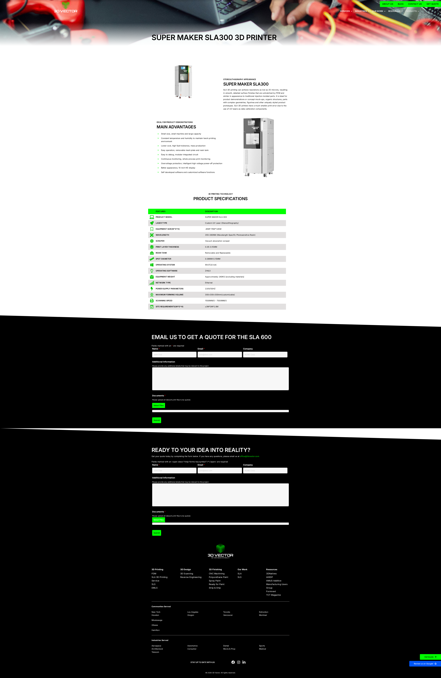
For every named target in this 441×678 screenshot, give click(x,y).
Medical (262, 649)
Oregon (190, 615)
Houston (155, 615)
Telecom (155, 652)
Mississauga (157, 620)
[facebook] (233, 662)
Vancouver (228, 615)
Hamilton (156, 630)
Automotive (192, 646)
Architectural (157, 649)
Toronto (226, 612)
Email (201, 349)
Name (156, 349)
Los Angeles (192, 612)
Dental (226, 646)
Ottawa (155, 625)
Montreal (263, 615)
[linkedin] (243, 662)
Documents (159, 395)
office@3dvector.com (249, 456)
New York (156, 612)
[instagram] (238, 662)
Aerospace (156, 646)
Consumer (191, 649)
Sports (262, 646)
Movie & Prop (229, 649)
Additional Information (163, 362)
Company (248, 349)
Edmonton (263, 612)
